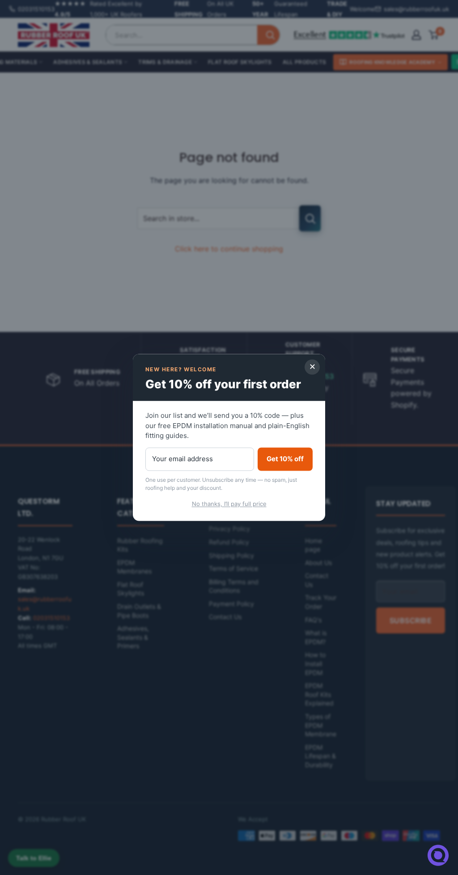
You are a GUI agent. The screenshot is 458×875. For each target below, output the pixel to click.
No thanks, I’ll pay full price (229, 503)
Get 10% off (285, 458)
